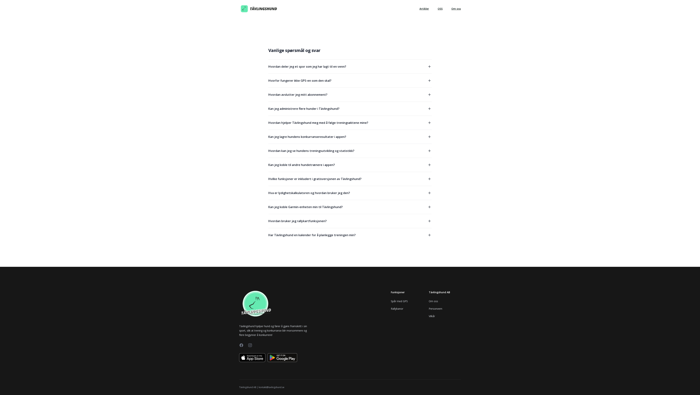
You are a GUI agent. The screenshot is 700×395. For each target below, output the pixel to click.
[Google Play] (282, 357)
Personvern (435, 308)
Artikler (424, 8)
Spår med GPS (399, 301)
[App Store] (252, 357)
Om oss (456, 8)
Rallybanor (397, 308)
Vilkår (432, 316)
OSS (440, 8)
